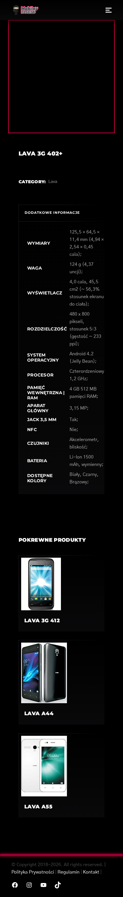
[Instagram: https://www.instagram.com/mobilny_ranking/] (29, 885)
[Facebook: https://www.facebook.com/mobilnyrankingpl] (14, 885)
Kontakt (91, 872)
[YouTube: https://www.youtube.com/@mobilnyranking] (43, 885)
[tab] (61, 213)
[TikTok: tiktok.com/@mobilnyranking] (57, 885)
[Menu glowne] (109, 10)
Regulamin (68, 872)
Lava (52, 182)
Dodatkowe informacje (52, 212)
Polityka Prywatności (32, 872)
